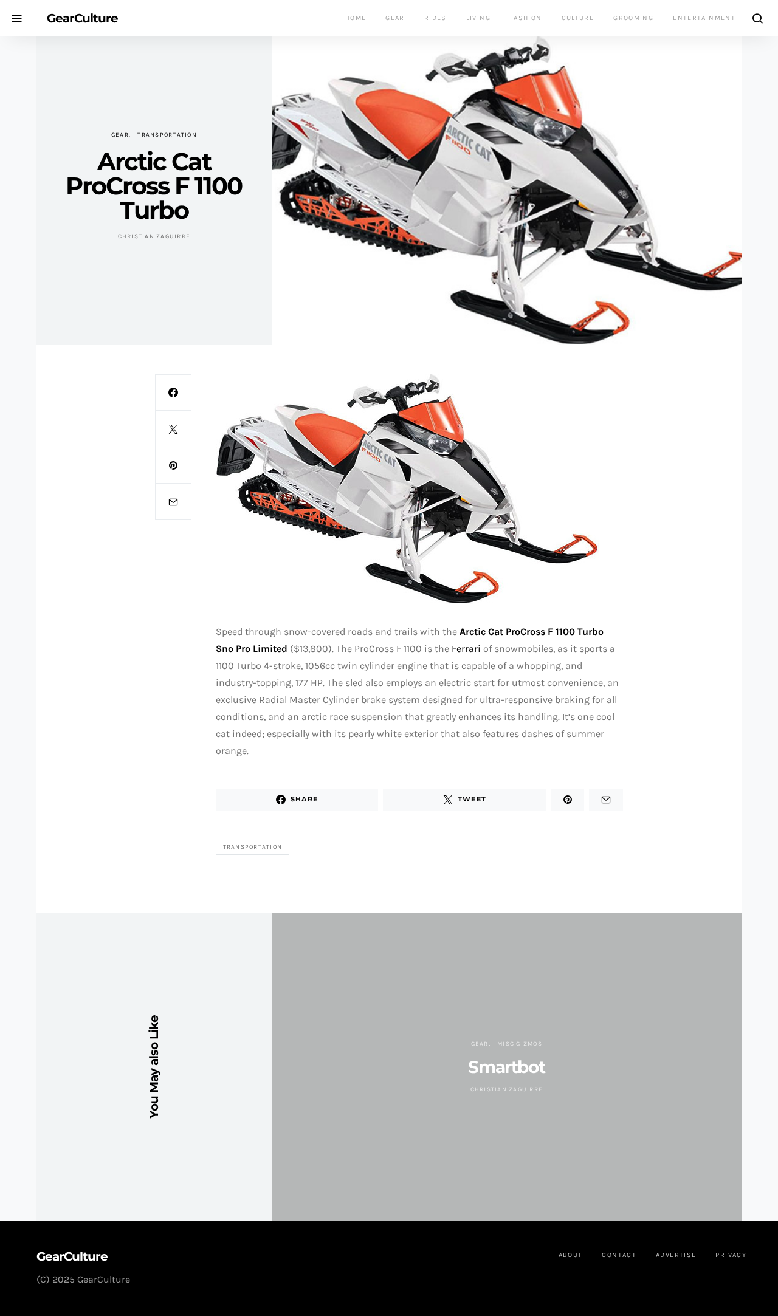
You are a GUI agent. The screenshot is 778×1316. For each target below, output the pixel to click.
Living (478, 18)
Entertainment (704, 18)
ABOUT (571, 1255)
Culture (578, 18)
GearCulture (82, 18)
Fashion (526, 18)
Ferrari (466, 648)
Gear (395, 18)
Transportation (167, 135)
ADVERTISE (676, 1255)
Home (356, 18)
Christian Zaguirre (154, 236)
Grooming (633, 18)
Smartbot (506, 1067)
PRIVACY (730, 1255)
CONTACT (619, 1255)
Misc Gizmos (519, 1043)
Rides (435, 18)
